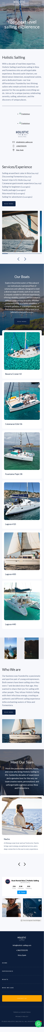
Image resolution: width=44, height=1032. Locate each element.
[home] (19, 3)
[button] (18, 259)
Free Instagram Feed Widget (31, 920)
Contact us (35, 3)
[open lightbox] (31, 648)
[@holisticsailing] (8, 881)
